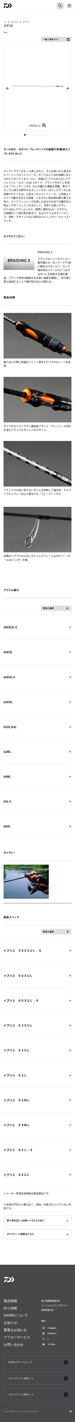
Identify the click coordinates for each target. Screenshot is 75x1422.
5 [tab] (39, 135)
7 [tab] (46, 135)
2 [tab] (28, 135)
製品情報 (14, 21)
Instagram (52, 1328)
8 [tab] (50, 135)
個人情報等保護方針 (50, 1300)
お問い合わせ (14, 1344)
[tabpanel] (37, 88)
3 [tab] (32, 135)
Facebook (52, 1333)
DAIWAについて (16, 1315)
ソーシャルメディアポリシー (54, 1305)
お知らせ (10, 1322)
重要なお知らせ (15, 1330)
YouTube (51, 1344)
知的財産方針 (47, 1309)
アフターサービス (17, 1337)
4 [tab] (35, 135)
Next (68, 88)
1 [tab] (25, 135)
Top (5, 21)
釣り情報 (10, 1308)
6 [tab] (43, 135)
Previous (6, 88)
